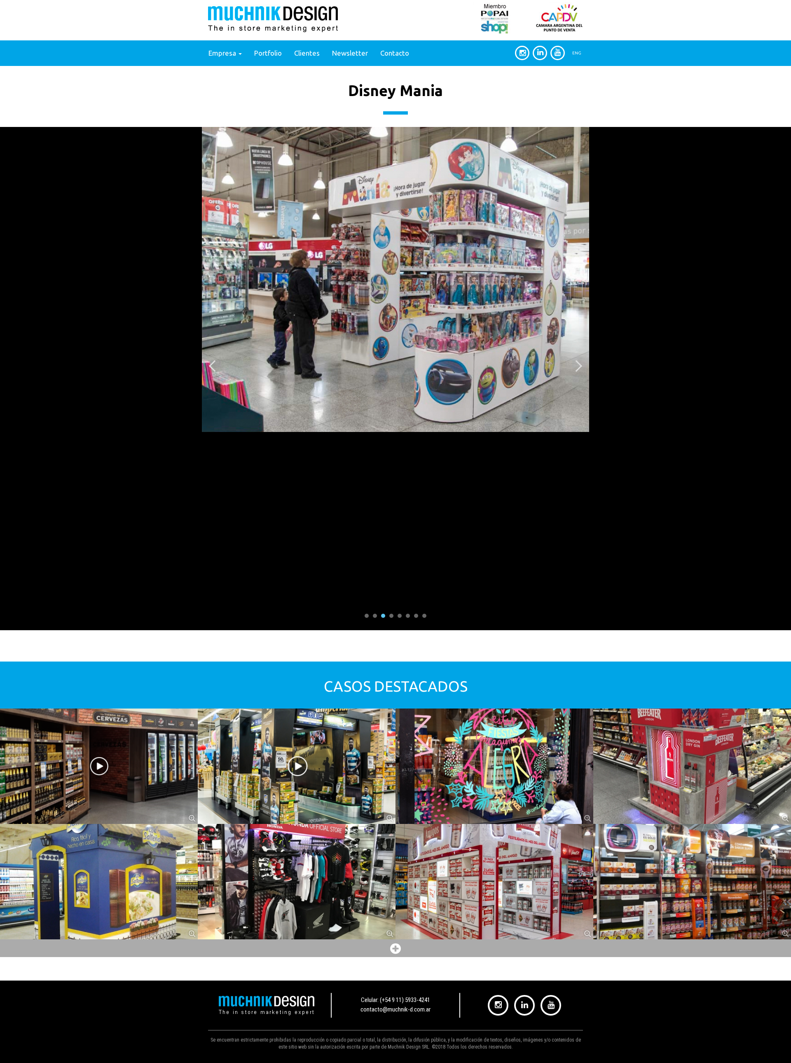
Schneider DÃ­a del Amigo (494, 845)
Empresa (223, 53)
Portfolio (268, 53)
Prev (212, 366)
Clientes (307, 53)
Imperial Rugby (296, 730)
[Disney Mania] (395, 279)
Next (578, 366)
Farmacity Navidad (494, 730)
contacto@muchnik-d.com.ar (395, 1009)
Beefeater (692, 730)
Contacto (394, 53)
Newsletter (350, 53)
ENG (576, 53)
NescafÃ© (692, 845)
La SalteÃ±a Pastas (99, 845)
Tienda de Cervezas (99, 730)
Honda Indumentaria (296, 845)
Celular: (395, 1000)
